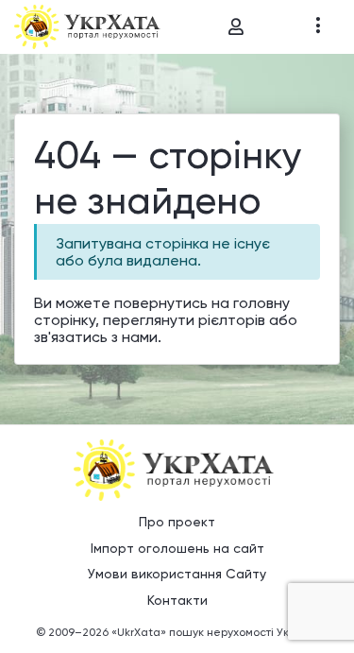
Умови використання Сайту (177, 573)
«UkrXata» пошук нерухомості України (215, 632)
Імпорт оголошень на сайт (177, 548)
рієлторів (231, 320)
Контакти (177, 600)
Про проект (177, 521)
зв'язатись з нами (96, 337)
